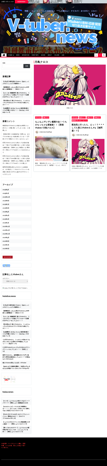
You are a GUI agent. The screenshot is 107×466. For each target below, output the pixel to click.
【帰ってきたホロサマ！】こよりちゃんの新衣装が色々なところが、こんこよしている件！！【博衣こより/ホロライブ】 (16, 429)
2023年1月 (6, 223)
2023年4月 (6, 215)
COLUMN (56, 55)
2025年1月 (6, 193)
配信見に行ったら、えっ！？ (79, 120)
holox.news (8, 392)
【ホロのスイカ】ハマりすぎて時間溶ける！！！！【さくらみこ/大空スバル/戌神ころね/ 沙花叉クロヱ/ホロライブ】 (16, 408)
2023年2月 (6, 219)
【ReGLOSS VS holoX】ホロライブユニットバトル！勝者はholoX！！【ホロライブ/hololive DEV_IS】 (16, 416)
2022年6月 (6, 248)
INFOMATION (25, 55)
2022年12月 (6, 226)
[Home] (4, 55)
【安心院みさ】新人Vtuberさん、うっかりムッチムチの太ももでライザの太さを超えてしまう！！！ (66, 1)
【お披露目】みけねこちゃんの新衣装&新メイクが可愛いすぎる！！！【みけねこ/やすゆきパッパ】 (16, 110)
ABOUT (50, 55)
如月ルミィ (82, 117)
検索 (4, 63)
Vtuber (10, 55)
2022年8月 (6, 241)
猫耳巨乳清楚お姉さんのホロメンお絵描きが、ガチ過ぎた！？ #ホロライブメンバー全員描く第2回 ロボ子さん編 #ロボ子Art (16, 169)
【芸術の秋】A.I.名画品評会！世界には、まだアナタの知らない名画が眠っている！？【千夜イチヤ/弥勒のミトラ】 (16, 136)
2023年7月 (6, 204)
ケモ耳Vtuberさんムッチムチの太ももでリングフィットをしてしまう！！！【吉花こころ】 (16, 349)
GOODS (43, 55)
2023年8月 (6, 200)
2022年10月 (6, 234)
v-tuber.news (24, 150)
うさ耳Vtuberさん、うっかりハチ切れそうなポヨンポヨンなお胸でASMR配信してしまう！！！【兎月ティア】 (16, 341)
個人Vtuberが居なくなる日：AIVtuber (14, 362)
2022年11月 (6, 230)
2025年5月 (6, 189)
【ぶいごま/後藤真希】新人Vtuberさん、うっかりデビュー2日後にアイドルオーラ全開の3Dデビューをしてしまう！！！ (43, 1)
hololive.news (9, 296)
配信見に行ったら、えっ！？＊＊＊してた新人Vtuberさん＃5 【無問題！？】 (88, 127)
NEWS (17, 55)
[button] (96, 55)
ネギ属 (22, 163)
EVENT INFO (35, 55)
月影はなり (97, 117)
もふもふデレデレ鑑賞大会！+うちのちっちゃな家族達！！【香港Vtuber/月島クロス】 (51, 124)
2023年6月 (6, 208)
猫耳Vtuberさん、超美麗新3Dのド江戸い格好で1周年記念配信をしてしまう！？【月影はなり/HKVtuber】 (16, 357)
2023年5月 (6, 212)
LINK (63, 55)
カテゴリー (6, 278)
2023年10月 (6, 197)
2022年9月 (6, 237)
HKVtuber (38, 117)
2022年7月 (6, 245)
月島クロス (46, 117)
